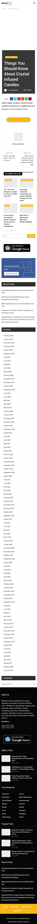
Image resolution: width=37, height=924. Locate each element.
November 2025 (9, 346)
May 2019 (7, 613)
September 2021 (9, 516)
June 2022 (7, 483)
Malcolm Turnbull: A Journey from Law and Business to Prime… (22, 832)
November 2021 (9, 508)
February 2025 (8, 375)
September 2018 (9, 642)
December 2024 (9, 379)
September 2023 (9, 429)
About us (14, 907)
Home (5, 907)
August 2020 (8, 562)
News (4, 814)
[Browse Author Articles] (18, 137)
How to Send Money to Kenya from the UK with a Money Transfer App (26, 160)
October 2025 (8, 350)
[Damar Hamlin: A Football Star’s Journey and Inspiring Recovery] (6, 853)
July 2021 (7, 523)
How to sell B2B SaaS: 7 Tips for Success (9, 158)
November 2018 (9, 634)
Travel (21, 817)
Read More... (6, 721)
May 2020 (7, 573)
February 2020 (8, 584)
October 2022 (8, 469)
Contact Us (17, 911)
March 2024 (8, 408)
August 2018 (8, 645)
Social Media (7, 800)
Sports (4, 807)
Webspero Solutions (23, 922)
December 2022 (9, 462)
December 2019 (9, 591)
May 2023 (7, 444)
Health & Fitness (11, 57)
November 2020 (9, 552)
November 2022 (9, 465)
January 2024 (8, 415)
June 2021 (7, 526)
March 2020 (8, 580)
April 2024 (7, 404)
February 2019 (8, 624)
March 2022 (8, 494)
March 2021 (8, 537)
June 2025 (7, 361)
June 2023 (7, 440)
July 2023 (7, 436)
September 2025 (9, 354)
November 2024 (9, 382)
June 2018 (7, 652)
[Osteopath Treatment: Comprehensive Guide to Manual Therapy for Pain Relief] (26, 183)
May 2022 (7, 487)
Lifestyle (22, 810)
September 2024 (9, 390)
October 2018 (8, 638)
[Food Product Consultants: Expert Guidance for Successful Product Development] (10, 208)
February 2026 (8, 336)
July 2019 (7, 606)
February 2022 (8, 498)
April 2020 (7, 577)
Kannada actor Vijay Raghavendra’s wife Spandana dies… (23, 758)
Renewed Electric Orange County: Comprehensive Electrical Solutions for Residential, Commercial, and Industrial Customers (18, 319)
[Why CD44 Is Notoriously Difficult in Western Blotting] (26, 208)
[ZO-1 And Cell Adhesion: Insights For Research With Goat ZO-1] (10, 183)
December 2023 (9, 418)
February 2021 (8, 541)
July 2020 (7, 566)
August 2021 (8, 519)
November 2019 (9, 595)
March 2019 (8, 620)
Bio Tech (8, 180)
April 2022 (7, 490)
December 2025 (9, 343)
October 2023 (8, 426)
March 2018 (8, 663)
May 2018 (7, 656)
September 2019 (9, 602)
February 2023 (8, 454)
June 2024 (7, 397)
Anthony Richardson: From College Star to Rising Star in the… (22, 843)
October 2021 (8, 512)
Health (21, 807)
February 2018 (8, 667)
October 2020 (8, 555)
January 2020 (8, 588)
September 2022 (9, 472)
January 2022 (8, 501)
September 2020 (9, 559)
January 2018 (8, 670)
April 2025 (7, 368)
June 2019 (7, 609)
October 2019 (8, 598)
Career (21, 794)
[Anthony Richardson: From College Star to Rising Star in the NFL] (6, 843)
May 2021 (7, 530)
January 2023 (8, 458)
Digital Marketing (25, 797)
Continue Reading (18, 119)
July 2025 (7, 357)
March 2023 (8, 451)
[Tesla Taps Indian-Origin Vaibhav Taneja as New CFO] (6, 778)
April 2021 (7, 534)
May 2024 (7, 400)
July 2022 (7, 480)
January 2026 (8, 339)
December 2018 (9, 631)
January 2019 (8, 627)
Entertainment (24, 800)
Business (5, 794)
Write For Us (26, 907)
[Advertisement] (18, 29)
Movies (4, 804)
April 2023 (7, 447)
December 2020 (9, 548)
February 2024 (8, 411)
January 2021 (8, 544)
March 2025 (8, 372)
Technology (6, 817)
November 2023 (9, 422)
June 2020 (7, 570)
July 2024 (7, 393)
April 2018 (7, 660)
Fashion (22, 804)
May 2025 (7, 364)
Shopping (22, 814)
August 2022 (8, 476)
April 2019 (7, 616)
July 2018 (7, 649)
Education (5, 797)
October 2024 (8, 386)
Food (7, 205)
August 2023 (8, 433)
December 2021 (9, 505)
